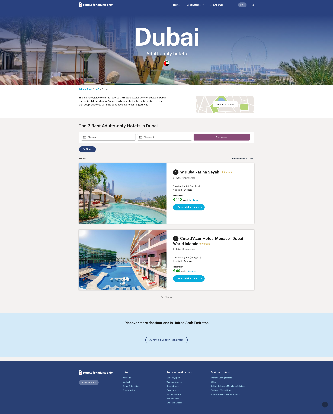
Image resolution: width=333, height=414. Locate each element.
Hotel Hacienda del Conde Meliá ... (225, 394)
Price (251, 158)
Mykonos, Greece (174, 403)
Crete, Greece (172, 386)
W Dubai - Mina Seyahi (200, 172)
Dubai (178, 178)
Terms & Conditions (131, 386)
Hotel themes (216, 5)
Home (176, 5)
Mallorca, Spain (173, 378)
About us (127, 378)
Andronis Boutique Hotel (221, 378)
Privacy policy (129, 390)
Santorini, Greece (174, 382)
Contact (126, 382)
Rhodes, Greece (173, 394)
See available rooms (188, 207)
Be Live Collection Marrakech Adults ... (227, 386)
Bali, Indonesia (172, 398)
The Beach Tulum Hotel (221, 390)
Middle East (85, 89)
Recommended (239, 158)
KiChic (213, 382)
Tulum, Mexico (172, 390)
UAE (97, 89)
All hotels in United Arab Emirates (166, 340)
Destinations (194, 5)
